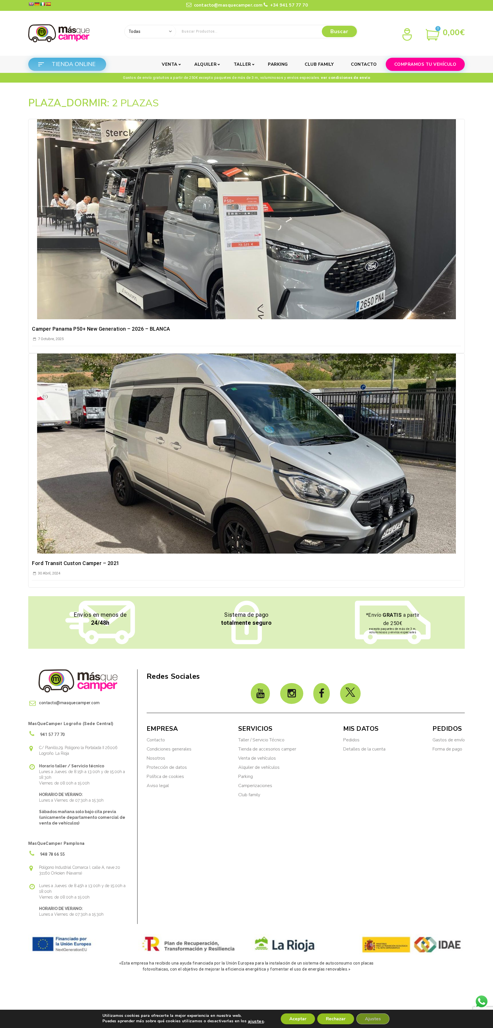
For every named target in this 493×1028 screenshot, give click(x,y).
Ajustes (373, 1019)
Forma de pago (447, 749)
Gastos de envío (449, 740)
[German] (36, 4)
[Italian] (42, 4)
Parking (278, 64)
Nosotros (156, 758)
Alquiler (205, 64)
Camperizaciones (255, 786)
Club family (319, 64)
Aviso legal (158, 786)
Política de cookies (165, 776)
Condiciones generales (169, 749)
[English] (31, 4)
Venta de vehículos (257, 758)
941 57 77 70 (52, 734)
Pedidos (351, 740)
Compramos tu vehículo (425, 64)
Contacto (364, 64)
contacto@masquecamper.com (228, 5)
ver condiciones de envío (345, 77)
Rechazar (335, 1019)
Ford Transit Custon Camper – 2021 (76, 563)
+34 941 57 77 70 (288, 5)
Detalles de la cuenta (364, 749)
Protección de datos (167, 767)
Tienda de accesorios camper (267, 749)
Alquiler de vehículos (259, 767)
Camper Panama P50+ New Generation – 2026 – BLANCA (101, 329)
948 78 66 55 (52, 854)
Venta (169, 64)
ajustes (256, 1021)
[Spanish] (48, 4)
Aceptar (297, 1019)
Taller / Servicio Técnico (261, 740)
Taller (242, 64)
